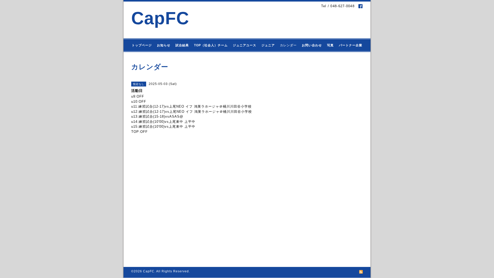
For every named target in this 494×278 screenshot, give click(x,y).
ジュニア (268, 45)
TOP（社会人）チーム (211, 45)
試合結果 (182, 45)
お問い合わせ (312, 45)
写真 (330, 45)
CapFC (160, 18)
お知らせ (163, 45)
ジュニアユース (244, 45)
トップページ (142, 45)
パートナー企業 (350, 45)
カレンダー (288, 45)
